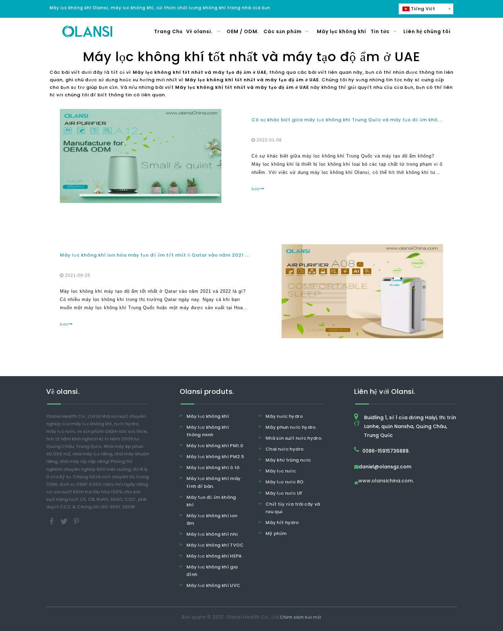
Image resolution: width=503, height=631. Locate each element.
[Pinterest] (76, 521)
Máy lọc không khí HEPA (214, 556)
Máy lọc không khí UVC (213, 585)
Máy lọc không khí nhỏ (212, 534)
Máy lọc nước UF (284, 493)
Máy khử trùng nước (288, 460)
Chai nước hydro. (285, 449)
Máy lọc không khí (207, 416)
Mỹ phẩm (276, 533)
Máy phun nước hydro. (291, 427)
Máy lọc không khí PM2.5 (215, 456)
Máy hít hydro (282, 522)
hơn (256, 188)
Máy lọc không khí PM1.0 (214, 445)
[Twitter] (65, 521)
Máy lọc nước (281, 471)
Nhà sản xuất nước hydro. (294, 438)
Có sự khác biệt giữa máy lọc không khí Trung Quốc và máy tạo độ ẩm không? (349, 119)
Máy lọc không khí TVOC (215, 545)
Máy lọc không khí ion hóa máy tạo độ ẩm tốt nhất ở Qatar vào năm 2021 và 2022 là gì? (171, 255)
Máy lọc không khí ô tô (213, 467)
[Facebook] (52, 521)
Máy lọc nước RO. (285, 482)
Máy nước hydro (284, 416)
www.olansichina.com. (386, 481)
